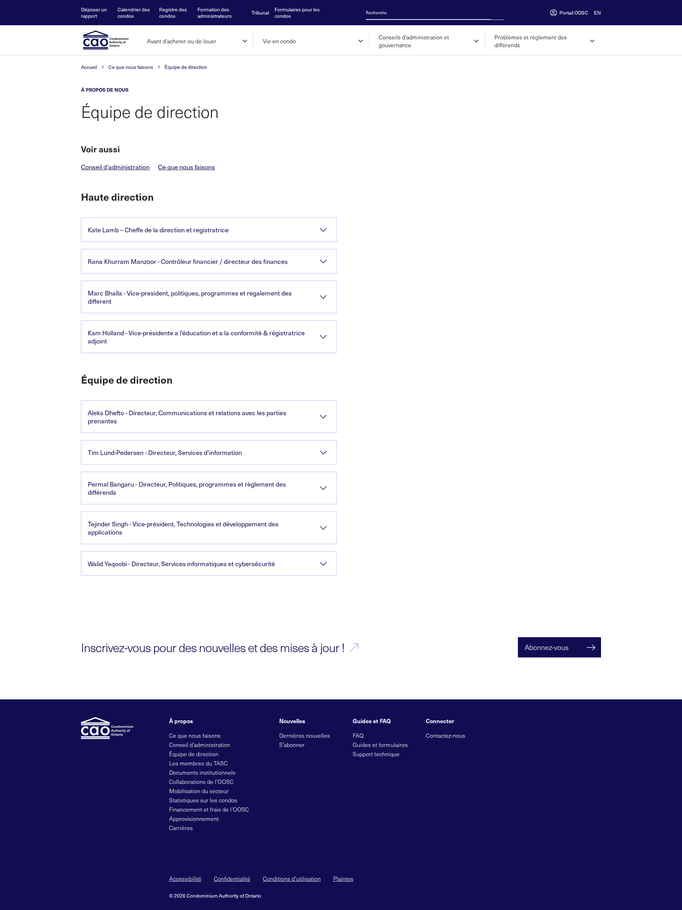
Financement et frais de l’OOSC (209, 809)
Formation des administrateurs (214, 12)
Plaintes (343, 878)
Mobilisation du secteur (199, 791)
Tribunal (260, 13)
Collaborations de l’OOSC (201, 781)
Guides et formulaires (380, 744)
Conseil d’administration (115, 167)
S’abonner (292, 744)
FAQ (358, 735)
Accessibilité (185, 878)
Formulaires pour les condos (297, 12)
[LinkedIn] (499, 734)
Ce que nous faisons (130, 67)
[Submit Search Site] (501, 12)
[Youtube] (510, 734)
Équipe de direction (185, 67)
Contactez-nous (445, 735)
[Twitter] (476, 734)
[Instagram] (521, 734)
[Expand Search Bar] (495, 12)
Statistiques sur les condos (203, 800)
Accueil (89, 67)
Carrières (181, 828)
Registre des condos (173, 12)
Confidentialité (232, 878)
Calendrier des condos (134, 12)
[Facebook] (487, 734)
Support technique (376, 754)
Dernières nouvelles (304, 735)
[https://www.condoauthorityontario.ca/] (109, 40)
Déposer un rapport (94, 12)
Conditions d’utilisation (292, 878)
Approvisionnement (194, 818)
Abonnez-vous (547, 647)
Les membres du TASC (198, 763)
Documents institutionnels (202, 772)
